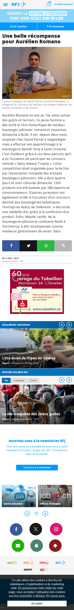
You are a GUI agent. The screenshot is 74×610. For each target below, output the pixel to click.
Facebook (16, 529)
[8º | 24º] (48, 0)
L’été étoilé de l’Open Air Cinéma (28, 358)
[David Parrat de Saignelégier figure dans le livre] (37, 73)
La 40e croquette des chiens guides (31, 414)
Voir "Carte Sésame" (19, 496)
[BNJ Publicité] (12, 563)
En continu (19, 26)
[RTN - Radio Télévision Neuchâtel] (44, 563)
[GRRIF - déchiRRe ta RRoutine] (28, 570)
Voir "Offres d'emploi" (55, 496)
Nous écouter (65, 4)
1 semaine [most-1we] (19, 380)
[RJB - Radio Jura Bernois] (28, 563)
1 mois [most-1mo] (33, 380)
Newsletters (18, 545)
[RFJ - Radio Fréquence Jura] (60, 563)
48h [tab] (6, 380)
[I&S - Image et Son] (44, 570)
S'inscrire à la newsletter (37, 467)
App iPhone (36, 545)
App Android (55, 545)
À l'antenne (56, 26)
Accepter (37, 603)
